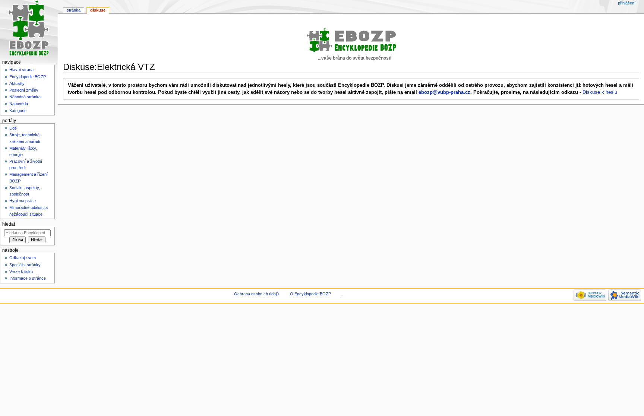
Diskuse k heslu (600, 92)
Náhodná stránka (25, 97)
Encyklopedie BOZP (27, 76)
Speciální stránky (25, 265)
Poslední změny (23, 90)
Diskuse (97, 10)
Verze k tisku (21, 271)
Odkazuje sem (22, 257)
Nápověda (18, 103)
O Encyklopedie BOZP (310, 294)
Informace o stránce (27, 278)
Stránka (73, 10)
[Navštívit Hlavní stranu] (29, 29)
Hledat (8, 224)
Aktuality (17, 83)
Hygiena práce (22, 201)
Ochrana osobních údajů (256, 294)
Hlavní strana (21, 69)
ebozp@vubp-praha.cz (444, 92)
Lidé (13, 128)
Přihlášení (626, 3)
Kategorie (17, 110)
